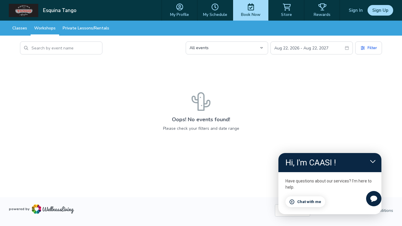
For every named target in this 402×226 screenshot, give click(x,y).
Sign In (356, 10)
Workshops (45, 28)
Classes (19, 28)
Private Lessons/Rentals (86, 28)
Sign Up (380, 10)
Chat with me (309, 202)
